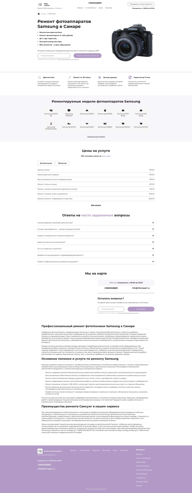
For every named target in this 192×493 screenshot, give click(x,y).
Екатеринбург (142, 482)
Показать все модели (96, 137)
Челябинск (141, 478)
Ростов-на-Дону (143, 466)
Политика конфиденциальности (96, 489)
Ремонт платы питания (47, 184)
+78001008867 (95, 3)
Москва (139, 454)
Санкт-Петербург (143, 458)
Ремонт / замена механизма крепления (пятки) (57, 189)
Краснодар (140, 462)
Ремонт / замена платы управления (53, 194)
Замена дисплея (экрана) (48, 175)
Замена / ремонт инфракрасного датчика (55, 199)
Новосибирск (142, 474)
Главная (43, 14)
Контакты (108, 8)
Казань (139, 486)
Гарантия (96, 450)
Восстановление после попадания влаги (55, 179)
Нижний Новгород (144, 470)
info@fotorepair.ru (141, 288)
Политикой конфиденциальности (68, 59)
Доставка (106, 450)
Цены (101, 8)
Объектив (62, 163)
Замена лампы (44, 170)
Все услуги (96, 205)
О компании (90, 8)
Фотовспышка (46, 163)
